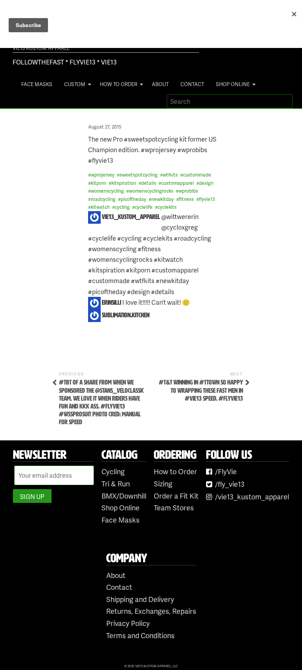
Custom (74, 84)
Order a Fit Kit (176, 496)
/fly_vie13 (230, 484)
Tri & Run (115, 483)
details (148, 183)
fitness (186, 199)
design (206, 183)
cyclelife (144, 207)
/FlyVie (226, 471)
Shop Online (233, 84)
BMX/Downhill (123, 496)
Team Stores (174, 507)
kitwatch (100, 207)
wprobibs (188, 191)
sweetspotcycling (139, 174)
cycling (122, 207)
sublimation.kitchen (125, 315)
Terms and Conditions (140, 635)
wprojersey (102, 174)
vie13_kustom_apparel (131, 217)
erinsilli (111, 302)
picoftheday (133, 199)
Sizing (163, 483)
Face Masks (36, 84)
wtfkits (170, 174)
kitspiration (123, 183)
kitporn (98, 183)
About (160, 84)
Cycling (113, 471)
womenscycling (107, 191)
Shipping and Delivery (140, 599)
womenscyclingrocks (151, 191)
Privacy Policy (128, 623)
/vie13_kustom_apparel (252, 496)
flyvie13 (207, 199)
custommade (197, 174)
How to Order (118, 84)
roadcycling (103, 199)
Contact (192, 84)
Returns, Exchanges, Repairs (151, 611)
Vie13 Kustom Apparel (41, 48)
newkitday (162, 199)
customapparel (177, 183)
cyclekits (167, 207)
